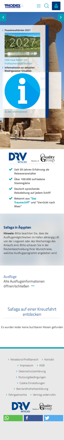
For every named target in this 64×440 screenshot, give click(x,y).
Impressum (26, 365)
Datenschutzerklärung (32, 371)
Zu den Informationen (16, 111)
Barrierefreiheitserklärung (32, 389)
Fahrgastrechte (18, 395)
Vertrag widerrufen (44, 395)
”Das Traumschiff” (25, 200)
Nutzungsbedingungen (32, 377)
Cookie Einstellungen (32, 383)
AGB (42, 365)
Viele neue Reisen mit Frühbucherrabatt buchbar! (18, 61)
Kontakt (49, 359)
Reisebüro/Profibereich (24, 359)
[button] (13, 418)
